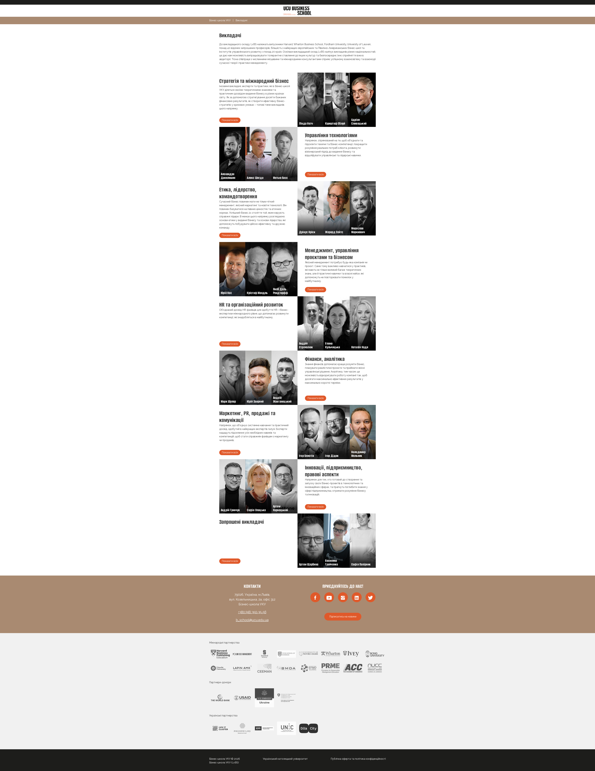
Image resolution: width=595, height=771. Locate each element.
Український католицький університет (285, 758)
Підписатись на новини (342, 616)
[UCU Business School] (297, 10)
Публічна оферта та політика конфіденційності (358, 758)
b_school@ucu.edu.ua (252, 620)
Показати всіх (230, 120)
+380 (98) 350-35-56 (252, 612)
